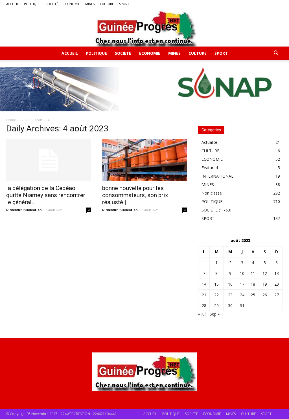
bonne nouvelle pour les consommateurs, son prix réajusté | (135, 195)
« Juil (202, 314)
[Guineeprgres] (144, 27)
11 (253, 273)
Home (11, 120)
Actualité (209, 142)
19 (264, 284)
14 (204, 284)
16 (230, 284)
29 (216, 305)
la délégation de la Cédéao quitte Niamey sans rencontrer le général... (45, 195)
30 (230, 305)
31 (242, 305)
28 (204, 305)
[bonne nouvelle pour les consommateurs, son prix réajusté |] (144, 160)
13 (276, 273)
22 (216, 294)
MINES (90, 4)
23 (230, 294)
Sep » (215, 314)
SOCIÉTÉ (52, 4)
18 (253, 284)
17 (242, 284)
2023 (25, 120)
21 (204, 294)
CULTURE (107, 4)
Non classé (212, 193)
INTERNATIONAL (217, 176)
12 (264, 273)
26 (264, 294)
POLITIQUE (32, 4)
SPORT (124, 4)
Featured (210, 167)
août (38, 120)
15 (216, 284)
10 (242, 273)
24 (242, 294)
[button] (276, 53)
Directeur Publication (24, 210)
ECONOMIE (72, 4)
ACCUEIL (12, 4)
